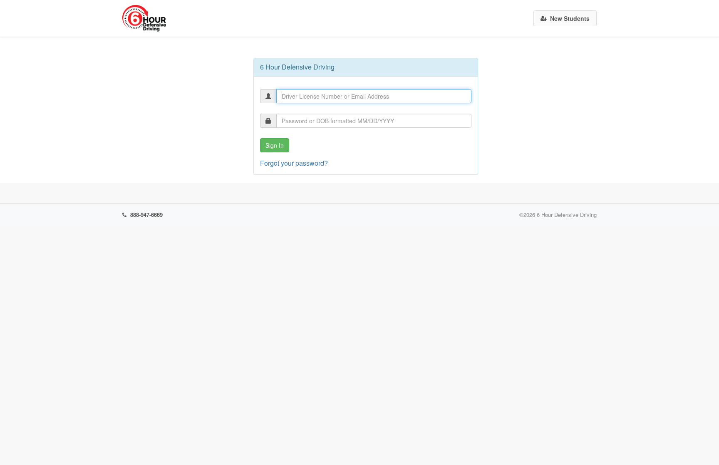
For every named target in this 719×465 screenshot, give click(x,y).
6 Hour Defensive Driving (567, 215)
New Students (570, 18)
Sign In (274, 145)
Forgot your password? (294, 163)
